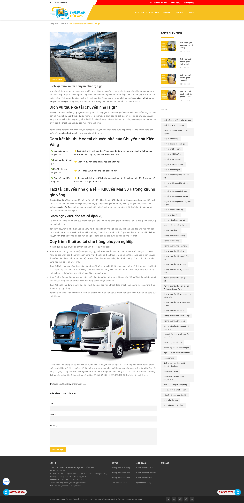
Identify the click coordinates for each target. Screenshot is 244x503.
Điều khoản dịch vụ (120, 482)
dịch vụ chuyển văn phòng (174, 321)
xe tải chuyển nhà (78, 384)
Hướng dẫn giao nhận (121, 478)
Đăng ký (176, 3)
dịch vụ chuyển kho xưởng (174, 236)
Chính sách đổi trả (144, 478)
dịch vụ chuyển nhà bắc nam (175, 246)
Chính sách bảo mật (144, 468)
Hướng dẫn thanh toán (121, 473)
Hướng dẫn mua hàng (121, 468)
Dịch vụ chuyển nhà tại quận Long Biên (186, 77)
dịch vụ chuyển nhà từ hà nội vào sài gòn (177, 303)
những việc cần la (171, 371)
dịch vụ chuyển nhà (171, 241)
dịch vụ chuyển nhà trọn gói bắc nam (176, 271)
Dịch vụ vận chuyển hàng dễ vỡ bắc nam (176, 327)
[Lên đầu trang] (237, 484)
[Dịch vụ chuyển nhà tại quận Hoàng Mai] (169, 63)
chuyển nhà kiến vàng (61, 384)
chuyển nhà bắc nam (172, 149)
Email (53, 415)
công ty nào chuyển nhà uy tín (176, 225)
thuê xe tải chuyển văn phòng (175, 385)
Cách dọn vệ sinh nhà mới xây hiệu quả (176, 131)
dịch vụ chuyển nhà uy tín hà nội (177, 316)
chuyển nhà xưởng (171, 215)
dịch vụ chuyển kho (171, 230)
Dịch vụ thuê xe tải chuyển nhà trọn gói (76, 86)
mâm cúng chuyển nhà (173, 342)
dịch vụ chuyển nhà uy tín (174, 310)
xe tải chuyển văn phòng (173, 405)
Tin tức (179, 13)
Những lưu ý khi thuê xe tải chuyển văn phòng (174, 364)
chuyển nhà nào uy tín (172, 159)
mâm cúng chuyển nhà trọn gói (176, 348)
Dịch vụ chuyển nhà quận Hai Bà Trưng (186, 45)
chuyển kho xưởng (171, 139)
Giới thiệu (154, 13)
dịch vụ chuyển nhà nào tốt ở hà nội (177, 257)
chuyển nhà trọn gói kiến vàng (176, 191)
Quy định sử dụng (143, 482)
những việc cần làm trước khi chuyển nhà (175, 377)
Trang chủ (139, 13)
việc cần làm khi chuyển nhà (175, 395)
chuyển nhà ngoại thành (173, 164)
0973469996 (62, 3)
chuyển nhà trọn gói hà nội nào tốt (176, 176)
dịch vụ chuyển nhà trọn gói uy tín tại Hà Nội (177, 295)
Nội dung (54, 425)
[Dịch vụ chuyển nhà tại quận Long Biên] (169, 79)
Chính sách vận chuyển (146, 473)
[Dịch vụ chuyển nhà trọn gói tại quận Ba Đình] (169, 95)
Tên (52, 403)
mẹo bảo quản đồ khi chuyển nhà (177, 353)
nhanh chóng (169, 358)
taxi (58, 247)
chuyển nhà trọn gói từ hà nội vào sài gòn (177, 203)
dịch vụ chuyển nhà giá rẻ (174, 251)
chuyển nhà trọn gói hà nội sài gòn (176, 184)
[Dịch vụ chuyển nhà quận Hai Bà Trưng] (169, 46)
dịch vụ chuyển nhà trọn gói (175, 264)
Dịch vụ (166, 13)
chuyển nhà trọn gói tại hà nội (176, 196)
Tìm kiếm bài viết (159, 3)
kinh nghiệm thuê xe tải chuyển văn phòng (176, 335)
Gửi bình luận (57, 450)
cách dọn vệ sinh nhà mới (174, 125)
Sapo (140, 499)
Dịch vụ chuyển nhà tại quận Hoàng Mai (186, 61)
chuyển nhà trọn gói (172, 170)
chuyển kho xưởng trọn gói (174, 144)
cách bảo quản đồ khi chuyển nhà (177, 120)
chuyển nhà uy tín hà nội (173, 210)
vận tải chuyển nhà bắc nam (175, 390)
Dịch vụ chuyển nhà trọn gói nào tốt (177, 279)
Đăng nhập (189, 3)
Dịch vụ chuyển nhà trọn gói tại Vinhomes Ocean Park (176, 287)
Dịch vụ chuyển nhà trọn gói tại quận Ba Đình (186, 93)
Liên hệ (191, 13)
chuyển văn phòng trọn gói (174, 220)
